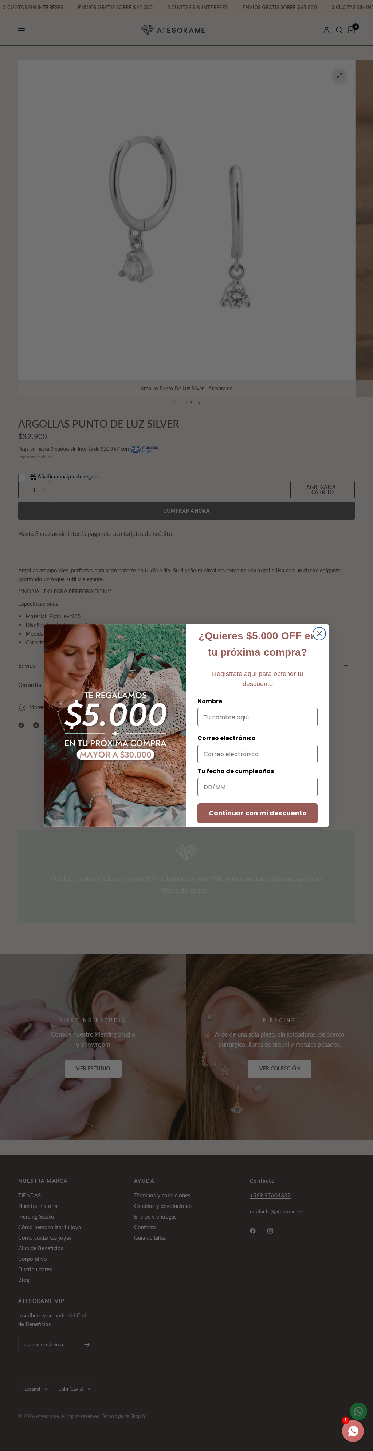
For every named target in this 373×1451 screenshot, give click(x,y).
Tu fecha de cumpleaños (235, 771)
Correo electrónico (226, 738)
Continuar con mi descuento (258, 813)
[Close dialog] (319, 633)
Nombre (209, 701)
